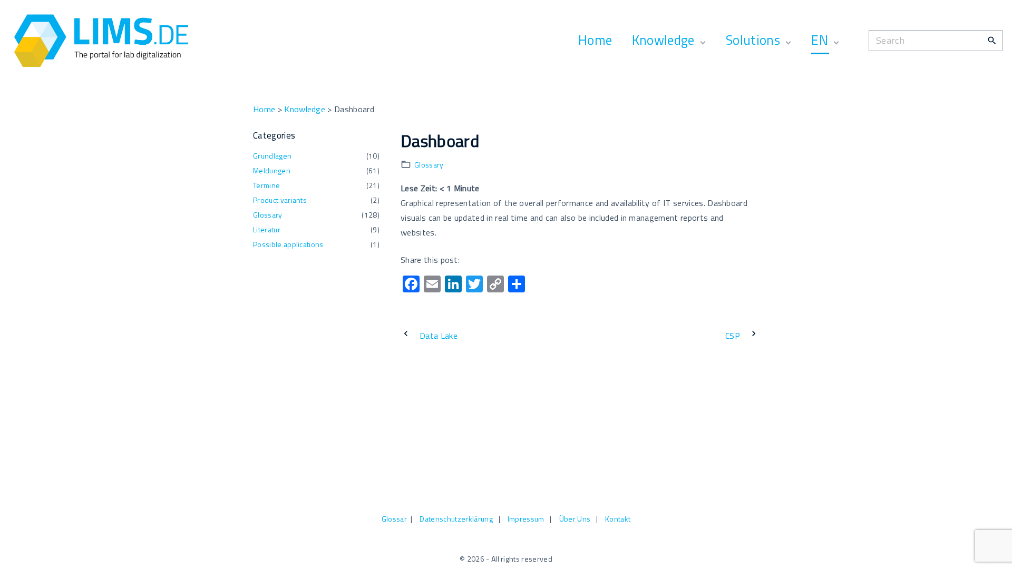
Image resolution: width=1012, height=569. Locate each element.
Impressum (526, 518)
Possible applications (288, 244)
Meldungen (271, 170)
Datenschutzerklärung (456, 518)
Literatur (266, 229)
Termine (266, 185)
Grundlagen (272, 155)
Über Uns (575, 518)
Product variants (280, 199)
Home (264, 109)
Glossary (429, 164)
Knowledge (304, 109)
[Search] (992, 40)
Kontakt (617, 518)
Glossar (394, 518)
